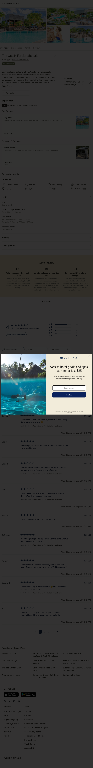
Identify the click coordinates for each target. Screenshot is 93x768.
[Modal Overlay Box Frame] (46, 384)
